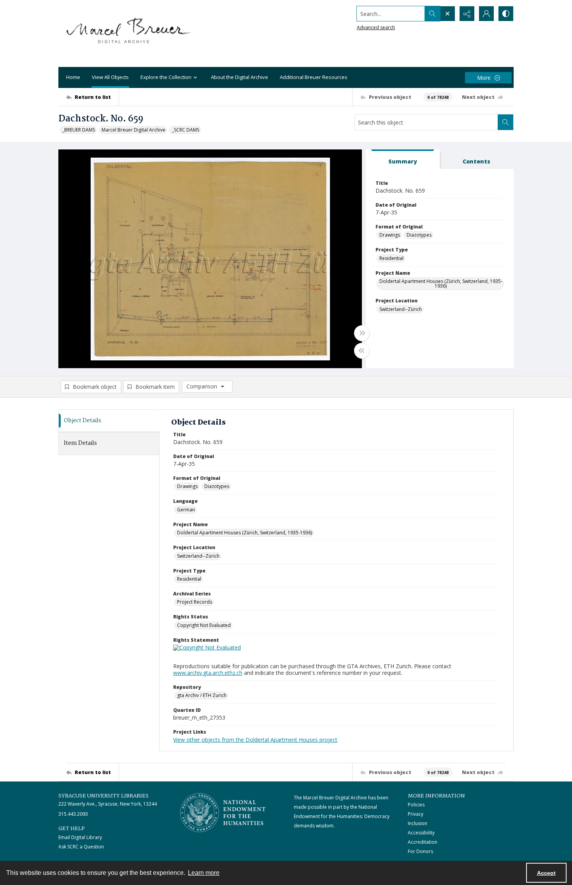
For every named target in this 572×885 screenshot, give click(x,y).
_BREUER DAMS (78, 129)
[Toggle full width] (362, 333)
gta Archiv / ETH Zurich (201, 695)
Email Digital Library (80, 837)
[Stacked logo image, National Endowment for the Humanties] (223, 812)
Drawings (389, 235)
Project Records (194, 602)
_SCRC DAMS (185, 129)
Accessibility (421, 832)
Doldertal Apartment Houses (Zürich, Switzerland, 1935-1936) (440, 283)
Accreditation (422, 842)
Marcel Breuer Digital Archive (133, 129)
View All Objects (110, 77)
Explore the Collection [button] (165, 77)
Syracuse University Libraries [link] (103, 796)
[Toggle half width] (362, 350)
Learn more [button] (203, 872)
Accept (546, 873)
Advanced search (376, 27)
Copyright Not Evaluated (204, 625)
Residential (391, 258)
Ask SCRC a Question (81, 846)
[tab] (403, 159)
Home (73, 77)
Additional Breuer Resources (313, 77)
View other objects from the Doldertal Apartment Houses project (255, 739)
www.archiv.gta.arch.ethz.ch (207, 672)
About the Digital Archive (239, 77)
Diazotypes (419, 235)
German (186, 509)
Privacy (415, 814)
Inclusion (417, 823)
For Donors (420, 851)
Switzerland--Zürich (400, 309)
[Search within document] (505, 122)
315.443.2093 (73, 814)
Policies (416, 804)
